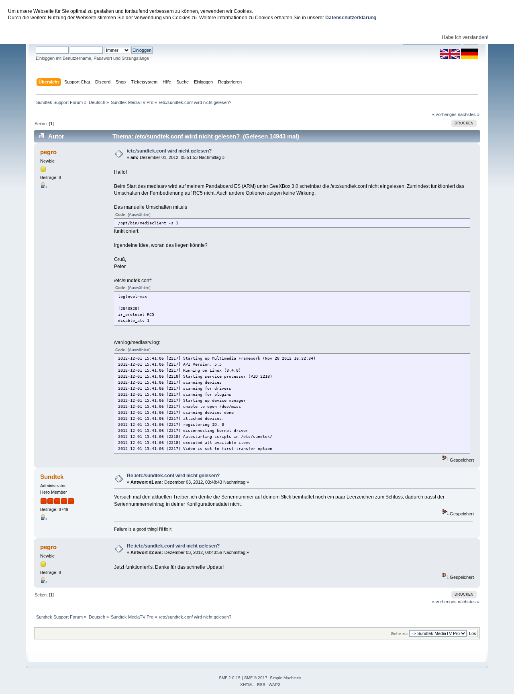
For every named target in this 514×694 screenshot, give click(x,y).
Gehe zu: (399, 633)
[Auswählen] (139, 214)
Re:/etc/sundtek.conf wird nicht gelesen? (173, 475)
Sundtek (51, 476)
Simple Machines (285, 678)
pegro (48, 152)
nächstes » (468, 114)
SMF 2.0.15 (230, 678)
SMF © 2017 (255, 678)
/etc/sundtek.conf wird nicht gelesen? (169, 151)
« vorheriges (444, 114)
